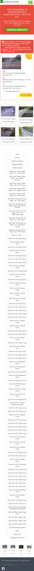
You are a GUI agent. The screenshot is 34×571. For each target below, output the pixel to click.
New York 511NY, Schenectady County (17, 465)
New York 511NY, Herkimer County (17, 338)
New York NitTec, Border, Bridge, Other (17, 513)
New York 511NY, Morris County (17, 380)
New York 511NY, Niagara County (17, 399)
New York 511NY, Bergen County (17, 256)
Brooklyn (17, 158)
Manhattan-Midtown (17, 164)
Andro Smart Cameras (10, 1)
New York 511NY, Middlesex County (17, 362)
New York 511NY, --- (17, 235)
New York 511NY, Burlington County (17, 266)
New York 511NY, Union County (17, 486)
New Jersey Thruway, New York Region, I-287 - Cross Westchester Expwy (17, 212)
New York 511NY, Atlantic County (17, 247)
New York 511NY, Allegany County (17, 243)
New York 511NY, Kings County (17, 351)
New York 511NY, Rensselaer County (17, 437)
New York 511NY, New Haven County (17, 385)
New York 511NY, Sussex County (17, 476)
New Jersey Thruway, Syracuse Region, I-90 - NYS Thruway (17, 231)
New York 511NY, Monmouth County (17, 367)
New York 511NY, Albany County (17, 238)
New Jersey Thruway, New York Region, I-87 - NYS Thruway (17, 219)
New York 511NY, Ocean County (17, 408)
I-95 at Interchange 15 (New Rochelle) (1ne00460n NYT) (8, 121)
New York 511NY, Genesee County (17, 321)
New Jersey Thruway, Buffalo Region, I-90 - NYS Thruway (17, 194)
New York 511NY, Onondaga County (17, 415)
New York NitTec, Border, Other (17, 517)
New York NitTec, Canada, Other (17, 524)
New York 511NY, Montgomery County (17, 376)
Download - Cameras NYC (17, 30)
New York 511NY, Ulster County (17, 483)
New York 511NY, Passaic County (17, 430)
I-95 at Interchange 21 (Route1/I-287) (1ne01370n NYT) (8, 142)
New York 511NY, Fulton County (17, 317)
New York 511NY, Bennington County (17, 251)
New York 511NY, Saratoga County (17, 460)
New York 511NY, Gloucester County (17, 326)
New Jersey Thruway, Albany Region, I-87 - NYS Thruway (17, 172)
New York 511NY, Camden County (17, 271)
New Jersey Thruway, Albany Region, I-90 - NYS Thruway (17, 184)
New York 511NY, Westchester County (17, 491)
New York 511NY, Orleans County (17, 427)
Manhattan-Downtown (17, 161)
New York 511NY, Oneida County (17, 411)
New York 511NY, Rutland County (17, 452)
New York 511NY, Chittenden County (17, 289)
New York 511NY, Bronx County (17, 259)
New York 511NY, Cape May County (17, 275)
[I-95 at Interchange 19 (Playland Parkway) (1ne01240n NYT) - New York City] (11, 62)
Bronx (17, 154)
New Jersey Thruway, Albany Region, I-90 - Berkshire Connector (17, 178)
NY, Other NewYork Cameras (17, 527)
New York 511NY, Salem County (17, 456)
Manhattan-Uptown (17, 168)
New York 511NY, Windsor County (17, 500)
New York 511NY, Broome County (17, 262)
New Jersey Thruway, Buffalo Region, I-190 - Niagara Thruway (17, 189)
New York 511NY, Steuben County (17, 473)
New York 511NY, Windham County (17, 496)
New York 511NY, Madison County (17, 355)
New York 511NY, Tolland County (17, 480)
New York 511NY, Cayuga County (17, 279)
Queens (17, 531)
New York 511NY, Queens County (17, 433)
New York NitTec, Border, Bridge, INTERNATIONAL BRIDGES (17, 508)
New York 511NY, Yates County (17, 503)
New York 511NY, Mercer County (17, 358)
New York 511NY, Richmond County (17, 443)
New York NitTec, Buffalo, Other (17, 521)
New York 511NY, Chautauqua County (17, 284)
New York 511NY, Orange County (17, 423)
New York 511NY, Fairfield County (17, 310)
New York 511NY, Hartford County (17, 334)
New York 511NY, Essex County (17, 307)
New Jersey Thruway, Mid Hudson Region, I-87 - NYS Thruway (17, 199)
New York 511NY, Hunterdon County (17, 347)
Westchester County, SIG (17, 538)
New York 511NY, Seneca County (17, 469)
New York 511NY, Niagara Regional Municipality (17, 403)
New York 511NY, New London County (17, 390)
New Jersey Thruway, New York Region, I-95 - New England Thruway (17, 224)
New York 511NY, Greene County (17, 331)
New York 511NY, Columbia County (17, 294)
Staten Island (17, 534)
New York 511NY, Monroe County (17, 372)
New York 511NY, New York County (17, 395)
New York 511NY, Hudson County (17, 343)
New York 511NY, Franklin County (17, 314)
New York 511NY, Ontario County (17, 420)
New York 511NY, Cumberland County (17, 299)
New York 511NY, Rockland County (17, 448)
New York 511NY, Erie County (17, 303)
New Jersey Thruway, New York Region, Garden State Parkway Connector (17, 205)
